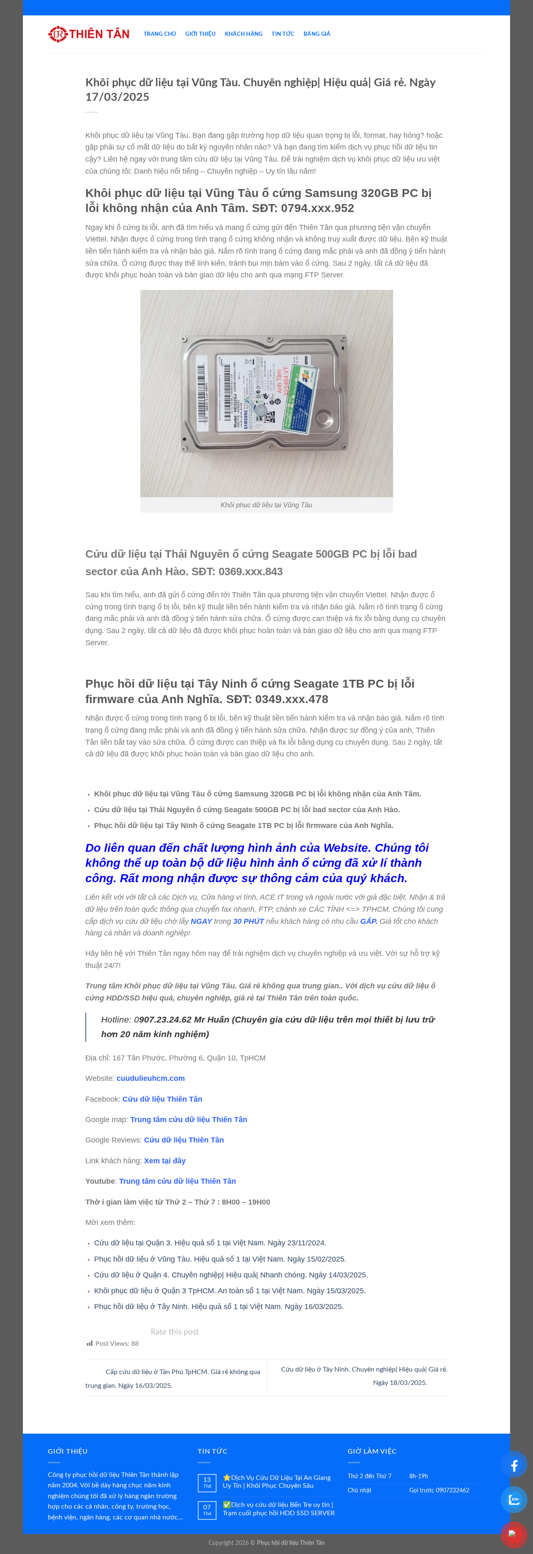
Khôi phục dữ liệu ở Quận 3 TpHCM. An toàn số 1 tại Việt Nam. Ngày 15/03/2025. (230, 1291)
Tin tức (282, 34)
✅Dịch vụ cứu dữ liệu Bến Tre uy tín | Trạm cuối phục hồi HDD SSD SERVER (279, 1509)
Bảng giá (317, 34)
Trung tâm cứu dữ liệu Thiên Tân (188, 1119)
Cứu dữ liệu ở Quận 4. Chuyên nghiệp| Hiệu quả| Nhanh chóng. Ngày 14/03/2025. (231, 1275)
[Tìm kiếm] (482, 34)
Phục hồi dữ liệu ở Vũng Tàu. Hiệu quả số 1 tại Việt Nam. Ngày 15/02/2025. (220, 1259)
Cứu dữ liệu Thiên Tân (162, 1099)
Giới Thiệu (200, 34)
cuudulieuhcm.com (151, 1078)
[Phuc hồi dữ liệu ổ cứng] (89, 34)
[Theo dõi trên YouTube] (270, 7)
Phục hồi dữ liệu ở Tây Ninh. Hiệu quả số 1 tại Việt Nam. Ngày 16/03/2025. (219, 1306)
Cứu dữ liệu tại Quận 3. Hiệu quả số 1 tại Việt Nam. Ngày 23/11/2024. (210, 1243)
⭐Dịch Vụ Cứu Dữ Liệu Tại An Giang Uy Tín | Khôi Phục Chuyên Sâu (277, 1481)
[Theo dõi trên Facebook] (262, 7)
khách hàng (244, 34)
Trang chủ (160, 34)
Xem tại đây (165, 1161)
